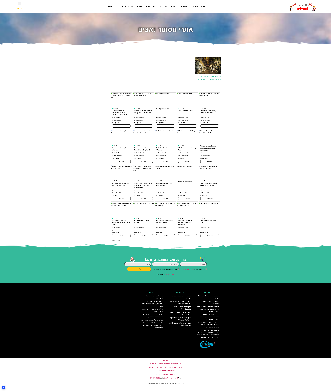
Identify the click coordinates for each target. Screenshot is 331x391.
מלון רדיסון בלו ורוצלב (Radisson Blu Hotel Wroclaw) (180, 302)
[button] (19, 3)
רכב (117, 6)
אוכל (140, 6)
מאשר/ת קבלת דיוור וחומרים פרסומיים (165, 269)
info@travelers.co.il (171, 378)
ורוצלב (175, 6)
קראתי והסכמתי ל (194, 269)
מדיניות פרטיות (165, 388)
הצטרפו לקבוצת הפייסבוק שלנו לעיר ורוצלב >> (165, 364)
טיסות (110, 6)
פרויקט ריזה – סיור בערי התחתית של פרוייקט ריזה (209, 78)
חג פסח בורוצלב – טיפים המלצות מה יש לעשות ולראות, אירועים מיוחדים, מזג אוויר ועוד (208, 316)
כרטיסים (186, 6)
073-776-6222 (155, 378)
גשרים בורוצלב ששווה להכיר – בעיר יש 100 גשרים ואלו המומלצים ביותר (151, 321)
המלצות (164, 6)
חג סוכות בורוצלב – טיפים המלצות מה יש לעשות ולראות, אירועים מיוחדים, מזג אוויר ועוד (208, 309)
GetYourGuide (169, 274)
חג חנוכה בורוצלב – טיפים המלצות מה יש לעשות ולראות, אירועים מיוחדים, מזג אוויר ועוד (208, 324)
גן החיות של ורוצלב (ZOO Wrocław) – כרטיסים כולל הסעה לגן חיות (152, 303)
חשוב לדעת (152, 6)
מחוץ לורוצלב (128, 6)
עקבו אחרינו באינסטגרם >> (166, 371)
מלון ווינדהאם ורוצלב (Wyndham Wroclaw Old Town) (180, 319)
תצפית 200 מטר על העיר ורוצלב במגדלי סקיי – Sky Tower (153, 315)
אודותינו (165, 360)
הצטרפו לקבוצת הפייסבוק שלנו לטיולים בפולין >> (165, 367)
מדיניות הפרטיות (188, 269)
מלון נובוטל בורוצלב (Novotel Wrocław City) (181, 308)
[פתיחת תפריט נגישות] (4, 387)
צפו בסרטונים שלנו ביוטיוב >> (165, 374)
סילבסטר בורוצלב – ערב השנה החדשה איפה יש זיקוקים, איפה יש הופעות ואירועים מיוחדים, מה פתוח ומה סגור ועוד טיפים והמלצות (208, 333)
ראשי (203, 6)
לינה (196, 6)
